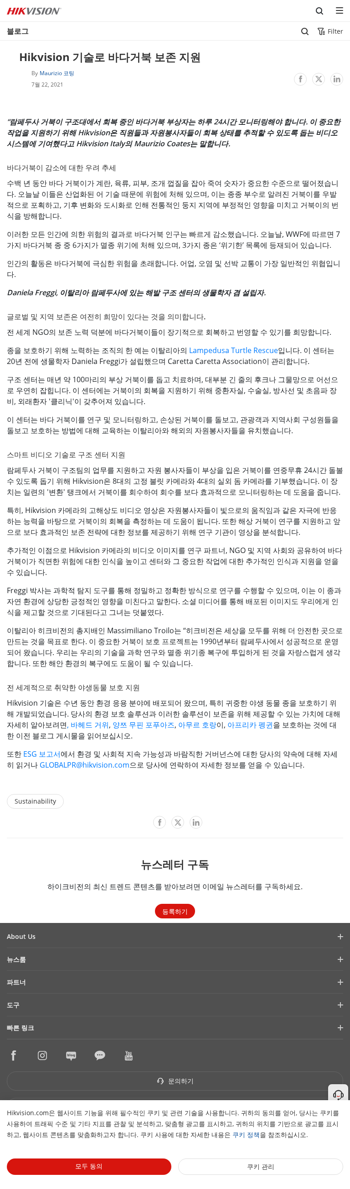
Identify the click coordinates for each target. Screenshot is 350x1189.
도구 (13, 1004)
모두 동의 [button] (89, 1166)
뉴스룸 (16, 959)
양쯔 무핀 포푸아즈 (144, 725)
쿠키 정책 (246, 1134)
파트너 (16, 982)
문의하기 (180, 1080)
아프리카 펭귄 (250, 725)
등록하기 (175, 911)
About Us (21, 936)
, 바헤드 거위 (88, 725)
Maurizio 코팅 (57, 73)
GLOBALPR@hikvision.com (84, 765)
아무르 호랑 (197, 725)
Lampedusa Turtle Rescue (233, 350)
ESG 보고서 (42, 754)
